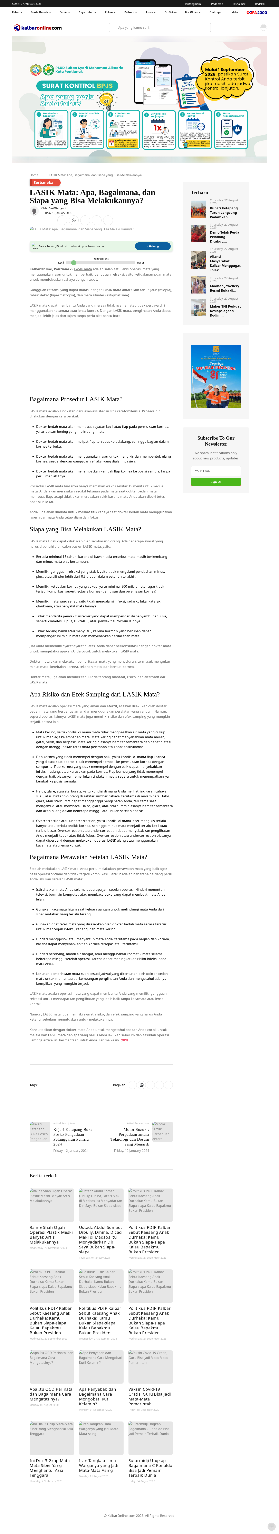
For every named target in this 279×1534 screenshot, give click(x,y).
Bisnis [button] (63, 12)
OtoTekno (170, 12)
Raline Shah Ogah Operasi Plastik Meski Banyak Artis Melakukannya (51, 1235)
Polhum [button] (129, 12)
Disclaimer (138, 1522)
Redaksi (156, 1522)
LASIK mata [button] (83, 269)
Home (34, 175)
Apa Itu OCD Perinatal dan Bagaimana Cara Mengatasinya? (52, 1394)
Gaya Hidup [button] (86, 12)
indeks (234, 12)
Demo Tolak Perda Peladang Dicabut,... (224, 237)
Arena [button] (149, 12)
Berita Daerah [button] (39, 12)
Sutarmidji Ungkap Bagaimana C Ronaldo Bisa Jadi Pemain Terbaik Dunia (150, 1468)
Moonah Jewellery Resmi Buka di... (224, 288)
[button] (254, 27)
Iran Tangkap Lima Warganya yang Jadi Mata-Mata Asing (98, 1465)
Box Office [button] (191, 12)
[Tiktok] (154, 1504)
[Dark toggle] (263, 27)
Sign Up (216, 481)
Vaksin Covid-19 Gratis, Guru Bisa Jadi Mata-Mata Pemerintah (149, 1396)
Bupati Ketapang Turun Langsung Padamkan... (224, 212)
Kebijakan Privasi (178, 1522)
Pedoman (119, 1522)
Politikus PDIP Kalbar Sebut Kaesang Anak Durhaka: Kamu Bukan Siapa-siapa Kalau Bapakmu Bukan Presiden (149, 1240)
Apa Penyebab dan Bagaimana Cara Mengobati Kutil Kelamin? (97, 1396)
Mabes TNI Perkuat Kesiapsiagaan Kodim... (225, 311)
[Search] (206, 27)
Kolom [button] (109, 12)
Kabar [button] (15, 12)
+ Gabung (153, 246)
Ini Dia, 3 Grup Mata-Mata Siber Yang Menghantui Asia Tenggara (50, 1468)
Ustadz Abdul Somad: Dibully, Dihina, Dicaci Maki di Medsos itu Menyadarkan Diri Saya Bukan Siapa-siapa (101, 1240)
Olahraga (215, 12)
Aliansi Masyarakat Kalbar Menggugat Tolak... (225, 263)
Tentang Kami (98, 1522)
